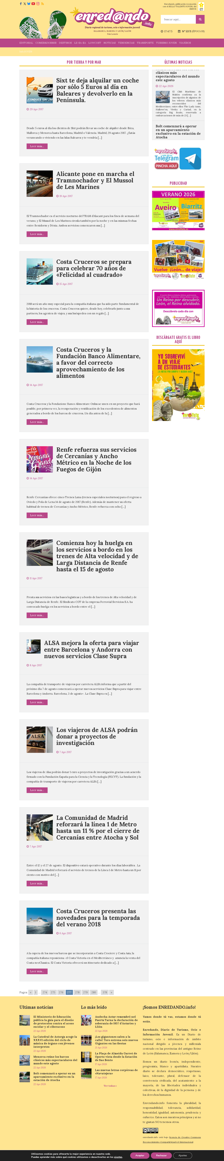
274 (45, 992)
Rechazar (161, 1155)
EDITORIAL (26, 42)
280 (94, 992)
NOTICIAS (110, 42)
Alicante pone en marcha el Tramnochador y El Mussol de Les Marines (95, 180)
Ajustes (182, 1155)
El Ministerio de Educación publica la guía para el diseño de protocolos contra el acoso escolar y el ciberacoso (53, 1021)
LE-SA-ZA (80, 42)
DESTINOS (65, 42)
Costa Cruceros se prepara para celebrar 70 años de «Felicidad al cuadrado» (94, 268)
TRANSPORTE (145, 42)
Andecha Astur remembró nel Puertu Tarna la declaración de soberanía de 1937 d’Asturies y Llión (116, 1021)
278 (77, 992)
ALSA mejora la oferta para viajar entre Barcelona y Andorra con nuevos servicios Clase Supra (91, 649)
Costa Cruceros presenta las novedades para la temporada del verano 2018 (98, 917)
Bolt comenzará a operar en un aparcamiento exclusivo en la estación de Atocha (178, 103)
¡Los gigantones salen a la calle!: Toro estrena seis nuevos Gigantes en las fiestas (116, 1040)
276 (61, 992)
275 (53, 992)
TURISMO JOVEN (166, 42)
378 (105, 992)
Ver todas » (110, 1085)
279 (85, 992)
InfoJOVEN (25, 51)
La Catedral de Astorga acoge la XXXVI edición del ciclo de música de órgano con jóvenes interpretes (55, 1041)
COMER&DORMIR (46, 42)
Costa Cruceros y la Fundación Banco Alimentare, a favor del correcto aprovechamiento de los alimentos (98, 363)
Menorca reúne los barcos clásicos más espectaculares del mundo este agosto (55, 1060)
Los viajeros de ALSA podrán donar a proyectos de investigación (97, 736)
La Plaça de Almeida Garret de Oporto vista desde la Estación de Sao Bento (116, 1057)
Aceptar (139, 1155)
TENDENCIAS (126, 42)
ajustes (118, 1157)
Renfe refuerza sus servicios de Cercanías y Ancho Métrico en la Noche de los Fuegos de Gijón (96, 459)
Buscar (200, 19)
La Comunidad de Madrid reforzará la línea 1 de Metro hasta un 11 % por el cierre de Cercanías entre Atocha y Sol (97, 827)
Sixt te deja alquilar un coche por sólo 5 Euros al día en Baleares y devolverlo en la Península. (97, 90)
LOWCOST (94, 42)
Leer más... (37, 146)
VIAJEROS (185, 42)
